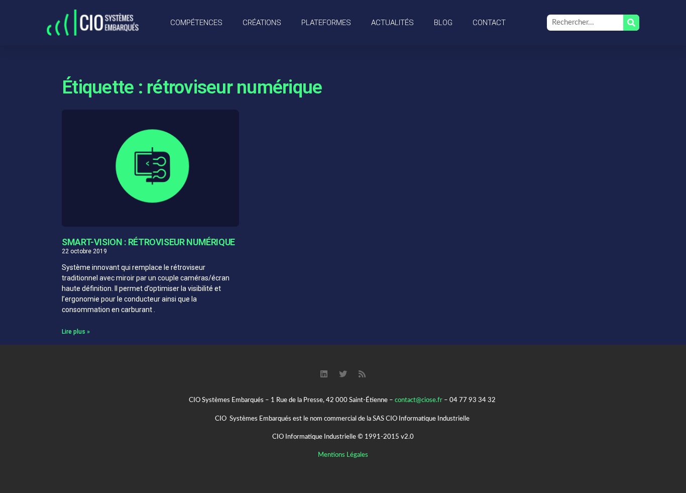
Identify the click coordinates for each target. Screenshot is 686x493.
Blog (443, 22)
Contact (489, 22)
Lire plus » (76, 331)
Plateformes (326, 22)
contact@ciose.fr (418, 400)
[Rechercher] (631, 23)
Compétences (196, 22)
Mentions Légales (343, 455)
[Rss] (362, 374)
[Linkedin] (324, 374)
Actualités (392, 22)
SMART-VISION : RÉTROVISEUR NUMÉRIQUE (148, 242)
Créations (262, 22)
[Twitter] (343, 374)
